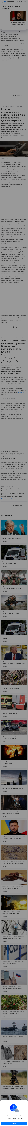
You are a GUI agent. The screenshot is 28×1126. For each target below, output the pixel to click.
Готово (14, 1123)
